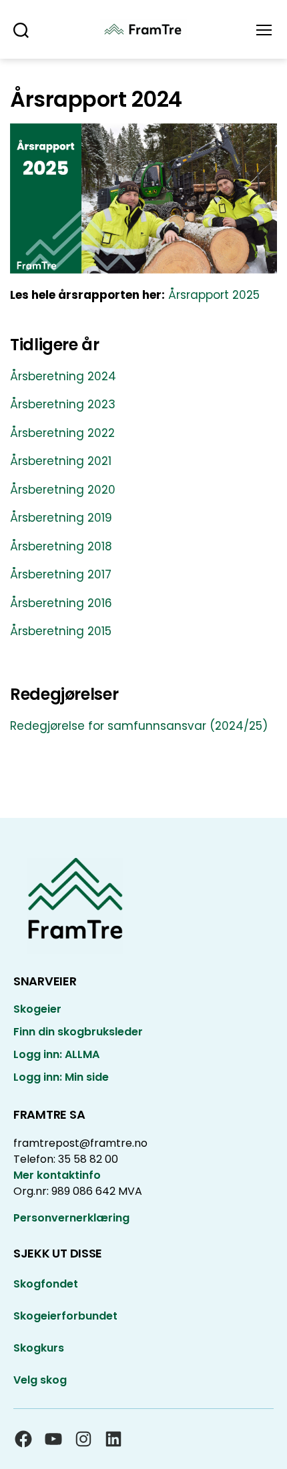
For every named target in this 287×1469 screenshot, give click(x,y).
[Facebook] (23, 1439)
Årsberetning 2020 (62, 490)
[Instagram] (83, 1439)
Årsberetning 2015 (60, 631)
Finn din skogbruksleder (78, 1031)
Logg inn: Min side (61, 1077)
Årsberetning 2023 (62, 404)
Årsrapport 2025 (214, 295)
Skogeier (37, 1009)
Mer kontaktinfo (57, 1175)
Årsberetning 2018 (61, 546)
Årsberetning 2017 (60, 574)
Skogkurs (38, 1348)
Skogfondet (45, 1284)
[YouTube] (53, 1439)
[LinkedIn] (113, 1439)
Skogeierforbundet (65, 1316)
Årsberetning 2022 (62, 433)
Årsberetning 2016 (61, 603)
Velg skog (40, 1380)
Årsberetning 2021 (60, 461)
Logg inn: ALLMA (56, 1054)
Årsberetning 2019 (61, 518)
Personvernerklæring (71, 1218)
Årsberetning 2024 (63, 376)
